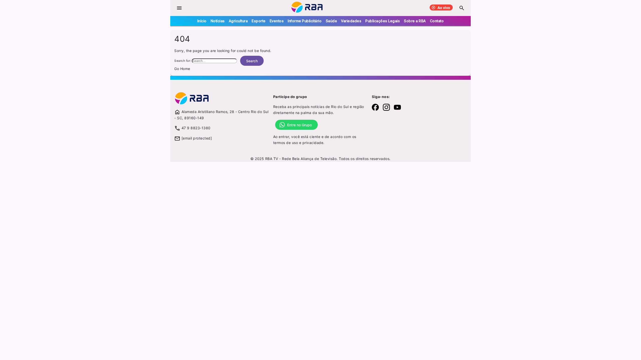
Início (202, 21)
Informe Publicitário (305, 21)
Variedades (351, 21)
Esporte (259, 21)
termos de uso (285, 142)
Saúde (331, 21)
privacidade (313, 142)
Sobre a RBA (415, 21)
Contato (437, 21)
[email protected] (197, 138)
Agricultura (238, 21)
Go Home (182, 68)
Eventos (277, 21)
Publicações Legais (382, 21)
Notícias (218, 21)
